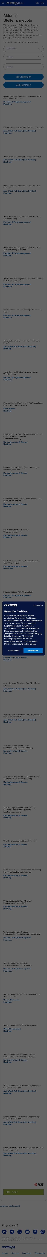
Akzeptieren (33, 650)
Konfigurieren (13, 650)
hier (34, 644)
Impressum (38, 605)
